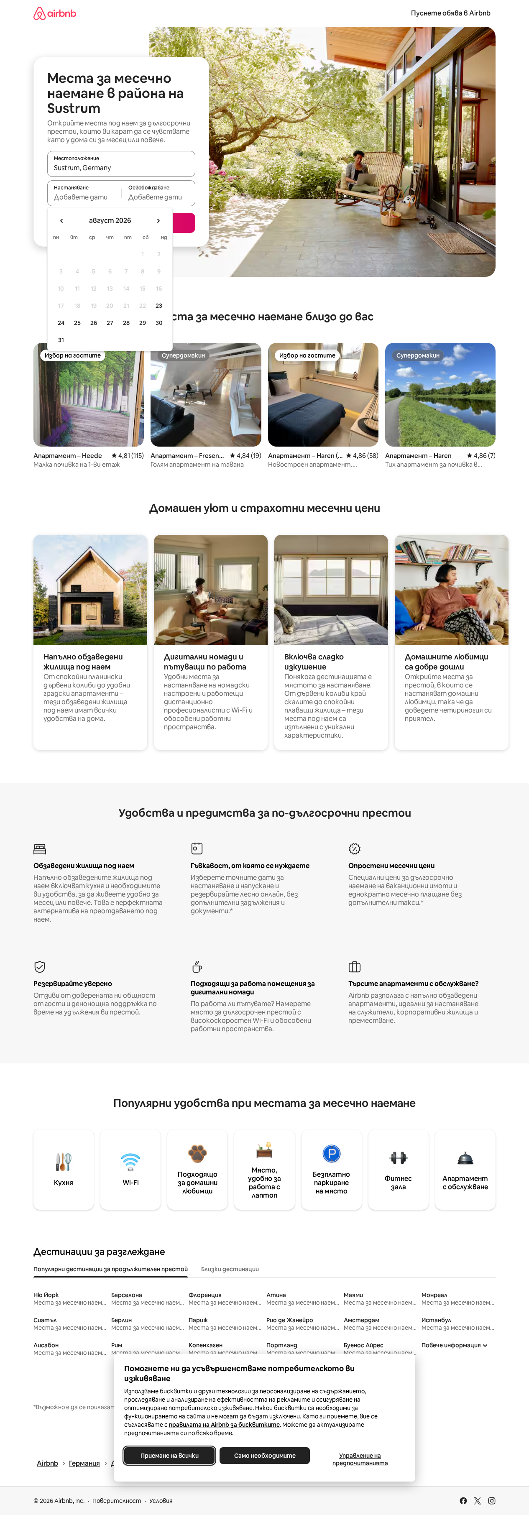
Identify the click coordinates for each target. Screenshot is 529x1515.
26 (93, 323)
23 (159, 305)
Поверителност (116, 1501)
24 (61, 323)
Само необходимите (264, 1455)
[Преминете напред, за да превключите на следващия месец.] (158, 220)
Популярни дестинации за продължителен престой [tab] (110, 1269)
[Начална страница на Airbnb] (54, 13)
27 (110, 323)
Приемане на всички (169, 1455)
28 (126, 323)
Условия (161, 1501)
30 (159, 323)
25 (77, 323)
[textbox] (84, 197)
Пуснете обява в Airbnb (451, 13)
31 (61, 340)
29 (142, 323)
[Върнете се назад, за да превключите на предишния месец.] (61, 220)
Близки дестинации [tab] (230, 1269)
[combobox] (121, 168)
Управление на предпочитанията (360, 1459)
